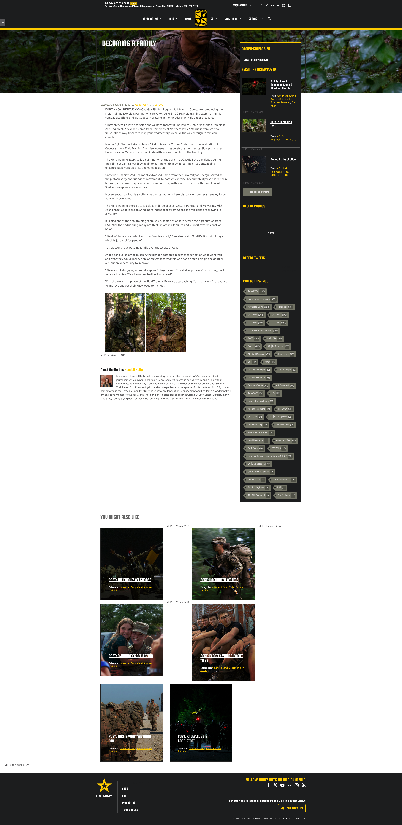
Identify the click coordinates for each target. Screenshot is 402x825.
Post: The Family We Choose (130, 580)
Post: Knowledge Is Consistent (192, 738)
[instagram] (283, 5)
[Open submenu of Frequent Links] (252, 5)
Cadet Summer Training (281, 101)
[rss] (289, 5)
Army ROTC (277, 99)
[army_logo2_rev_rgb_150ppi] (104, 779)
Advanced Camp (286, 96)
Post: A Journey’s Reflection (131, 655)
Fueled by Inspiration (283, 159)
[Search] (269, 19)
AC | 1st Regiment (277, 138)
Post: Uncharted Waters (219, 580)
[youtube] (272, 5)
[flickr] (278, 5)
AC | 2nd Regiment (278, 170)
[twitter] (266, 5)
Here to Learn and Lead (281, 123)
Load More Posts (257, 192)
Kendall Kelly (141, 105)
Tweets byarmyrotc (289, 268)
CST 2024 (160, 105)
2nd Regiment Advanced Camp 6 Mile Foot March (281, 84)
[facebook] (261, 5)
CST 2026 (284, 175)
